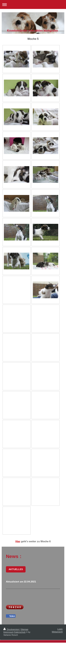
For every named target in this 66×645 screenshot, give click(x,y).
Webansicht (57, 632)
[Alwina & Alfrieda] (16, 145)
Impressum (8, 632)
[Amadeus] (45, 290)
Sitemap (24, 629)
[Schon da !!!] (16, 232)
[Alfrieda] (45, 116)
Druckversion (13, 629)
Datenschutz (20, 632)
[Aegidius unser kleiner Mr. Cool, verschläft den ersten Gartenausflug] (45, 261)
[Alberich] (16, 88)
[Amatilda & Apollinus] (45, 145)
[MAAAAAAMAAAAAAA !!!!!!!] (45, 203)
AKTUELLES (16, 569)
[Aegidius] (45, 59)
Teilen (12, 616)
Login (60, 629)
